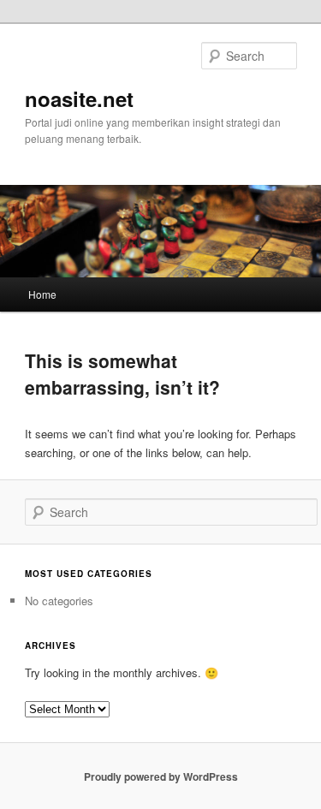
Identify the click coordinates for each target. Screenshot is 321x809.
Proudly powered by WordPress (161, 776)
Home (42, 294)
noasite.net (79, 98)
